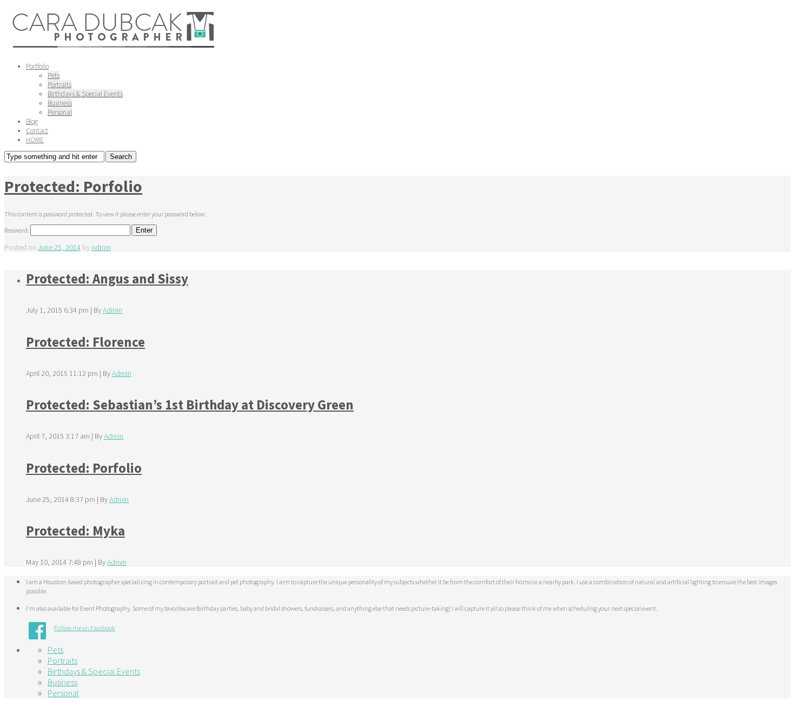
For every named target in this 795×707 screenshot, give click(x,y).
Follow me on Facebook (84, 628)
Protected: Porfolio (73, 186)
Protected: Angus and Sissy (107, 278)
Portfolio (37, 66)
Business (60, 103)
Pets (53, 75)
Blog (32, 121)
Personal (60, 112)
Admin (101, 247)
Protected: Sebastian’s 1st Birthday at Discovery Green (190, 404)
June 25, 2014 (59, 247)
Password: (17, 230)
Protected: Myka (75, 530)
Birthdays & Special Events (85, 93)
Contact (37, 130)
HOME (35, 139)
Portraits (59, 84)
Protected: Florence (85, 342)
